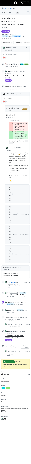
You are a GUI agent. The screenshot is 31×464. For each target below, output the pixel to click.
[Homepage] (15, 2)
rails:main (5, 36)
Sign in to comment (13, 366)
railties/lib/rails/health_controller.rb (10, 254)
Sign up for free (8, 362)
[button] (27, 47)
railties (26, 64)
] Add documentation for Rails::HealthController (15, 284)
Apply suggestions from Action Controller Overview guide (15, 353)
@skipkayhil (15, 275)
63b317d (27, 351)
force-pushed (14, 292)
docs (21, 64)
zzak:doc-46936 (16, 36)
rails (4, 8)
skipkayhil (8, 86)
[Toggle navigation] (2, 2)
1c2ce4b (27, 324)
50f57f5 (27, 282)
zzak (3, 34)
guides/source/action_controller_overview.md (15, 108)
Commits (19, 42)
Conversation (8, 42)
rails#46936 (12, 282)
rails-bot (9, 64)
